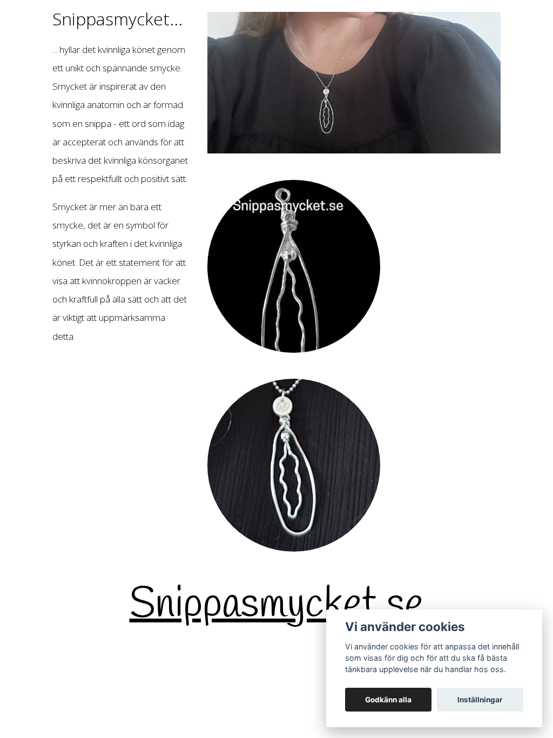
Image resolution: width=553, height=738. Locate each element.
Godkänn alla (388, 699)
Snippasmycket (253, 605)
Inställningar (480, 699)
